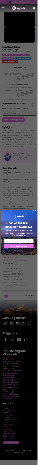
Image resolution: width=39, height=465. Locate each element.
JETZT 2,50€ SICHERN (19, 246)
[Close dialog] (34, 212)
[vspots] (18, 7)
